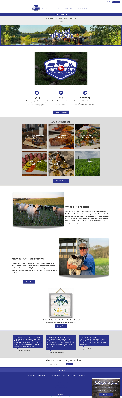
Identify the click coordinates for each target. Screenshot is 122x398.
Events (74, 375)
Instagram (42, 375)
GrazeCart (69, 396)
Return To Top (61, 370)
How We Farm (68, 8)
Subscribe (69, 364)
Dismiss (61, 21)
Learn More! (106, 394)
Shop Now (45, 8)
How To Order (56, 8)
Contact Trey (61, 326)
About (68, 375)
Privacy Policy (61, 394)
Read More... (29, 282)
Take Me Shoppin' (61, 181)
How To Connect (81, 8)
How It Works (56, 375)
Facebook (32, 375)
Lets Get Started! (61, 112)
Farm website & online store (56, 396)
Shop (63, 375)
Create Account (115, 1)
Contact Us (81, 375)
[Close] (118, 380)
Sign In (108, 1)
